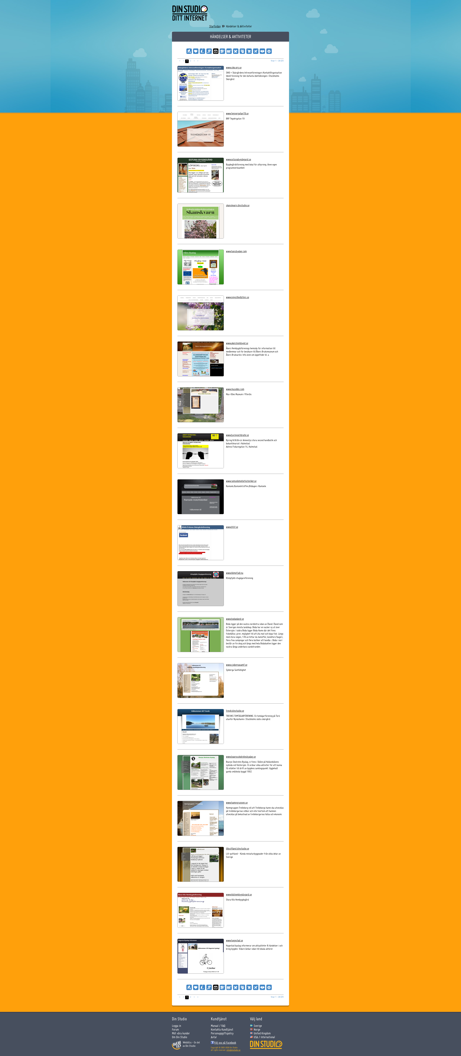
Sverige (258, 1026)
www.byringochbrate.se (237, 435)
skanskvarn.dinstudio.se (237, 205)
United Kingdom (262, 1033)
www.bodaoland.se (235, 619)
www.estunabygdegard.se (238, 159)
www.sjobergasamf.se (236, 664)
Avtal (214, 1037)
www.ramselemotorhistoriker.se (241, 481)
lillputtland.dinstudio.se (237, 848)
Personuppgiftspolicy (222, 1033)
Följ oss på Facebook (225, 1042)
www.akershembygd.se (237, 343)
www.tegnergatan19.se (237, 113)
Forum (175, 1029)
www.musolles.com (235, 389)
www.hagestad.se (234, 940)
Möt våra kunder (181, 1033)
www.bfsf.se (232, 527)
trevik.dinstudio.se (235, 710)
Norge (257, 1029)
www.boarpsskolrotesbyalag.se (241, 756)
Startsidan (215, 26)
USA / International (264, 1037)
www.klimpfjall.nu (234, 573)
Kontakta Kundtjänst (222, 1029)
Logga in (176, 1026)
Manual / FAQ (218, 1026)
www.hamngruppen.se (237, 802)
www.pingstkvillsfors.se (237, 297)
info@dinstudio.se (233, 1050)
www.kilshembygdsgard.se (239, 894)
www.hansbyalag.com (236, 251)
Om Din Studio (179, 1037)
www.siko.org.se (233, 67)
